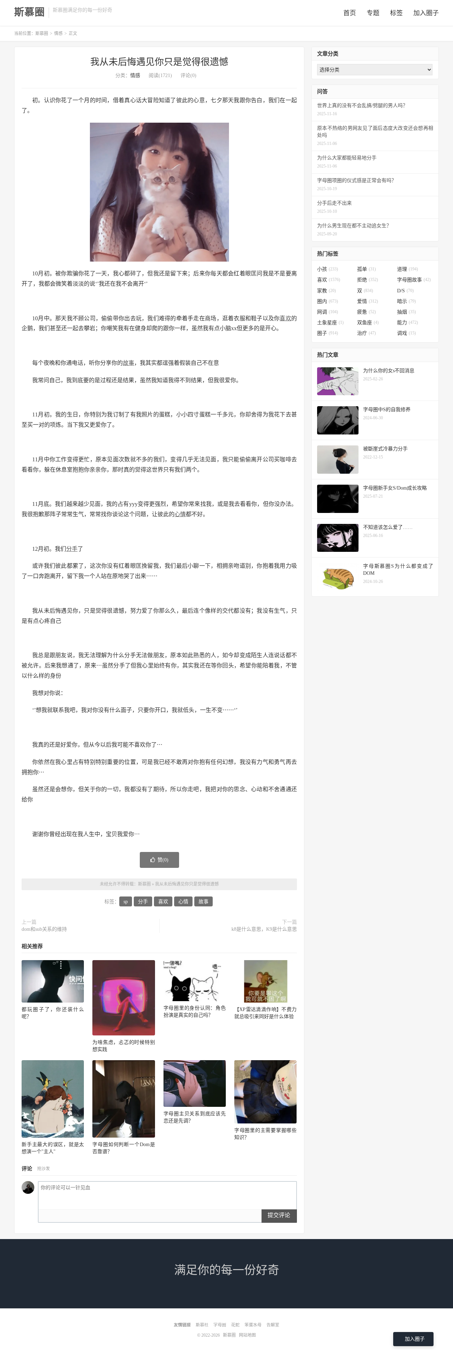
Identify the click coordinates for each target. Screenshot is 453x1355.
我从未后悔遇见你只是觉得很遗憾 (159, 62)
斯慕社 (202, 1324)
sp (126, 901)
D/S (405, 290)
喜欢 (285, 318)
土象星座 (330, 322)
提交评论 (279, 1215)
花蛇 (235, 1324)
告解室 (272, 1324)
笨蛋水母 (253, 1324)
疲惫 (366, 312)
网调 (327, 312)
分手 (72, 549)
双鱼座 (368, 322)
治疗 (366, 333)
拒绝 (367, 279)
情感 (58, 33)
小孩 (327, 269)
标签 (396, 13)
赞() (162, 860)
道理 (407, 269)
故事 (128, 363)
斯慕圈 (29, 12)
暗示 (406, 301)
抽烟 (406, 312)
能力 (407, 322)
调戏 (406, 333)
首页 (349, 13)
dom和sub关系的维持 (44, 929)
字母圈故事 (414, 279)
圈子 (327, 333)
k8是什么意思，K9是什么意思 (264, 929)
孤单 (366, 269)
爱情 (367, 301)
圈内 (327, 301)
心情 (180, 514)
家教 (326, 290)
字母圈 (219, 1324)
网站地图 (247, 1335)
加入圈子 (426, 13)
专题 (373, 13)
